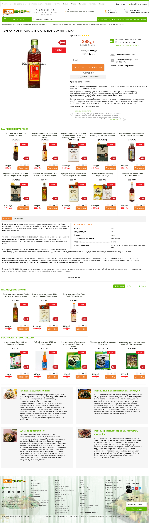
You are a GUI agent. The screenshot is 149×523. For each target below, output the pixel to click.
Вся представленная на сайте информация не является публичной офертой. (14, 504)
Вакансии (82, 4)
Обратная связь (11, 497)
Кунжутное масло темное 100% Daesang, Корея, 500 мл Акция (73, 174)
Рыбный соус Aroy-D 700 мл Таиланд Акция (45, 343)
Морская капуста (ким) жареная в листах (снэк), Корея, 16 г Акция (73, 344)
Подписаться (136, 509)
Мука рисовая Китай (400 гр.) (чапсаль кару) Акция (15, 343)
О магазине (6, 4)
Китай (113, 235)
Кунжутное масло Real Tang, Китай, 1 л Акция (16, 134)
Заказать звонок (46, 15)
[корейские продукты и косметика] (3, 8)
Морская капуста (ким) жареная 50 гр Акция (103, 343)
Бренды (102, 4)
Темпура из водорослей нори (35, 390)
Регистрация (141, 4)
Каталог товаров (17, 19)
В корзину (23, 168)
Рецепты (57, 4)
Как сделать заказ (20, 4)
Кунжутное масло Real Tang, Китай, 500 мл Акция (132, 174)
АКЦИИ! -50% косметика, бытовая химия (129, 19)
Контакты (92, 4)
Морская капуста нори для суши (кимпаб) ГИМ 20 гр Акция (132, 343)
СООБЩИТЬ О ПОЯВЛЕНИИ (88, 67)
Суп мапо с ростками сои (32, 430)
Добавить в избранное (89, 77)
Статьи (65, 4)
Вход (133, 4)
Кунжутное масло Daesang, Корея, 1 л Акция (102, 174)
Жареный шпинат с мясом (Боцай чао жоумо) (117, 390)
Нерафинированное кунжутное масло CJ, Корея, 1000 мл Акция (102, 134)
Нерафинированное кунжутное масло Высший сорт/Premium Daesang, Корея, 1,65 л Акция (73, 135)
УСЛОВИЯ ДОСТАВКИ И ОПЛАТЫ (127, 45)
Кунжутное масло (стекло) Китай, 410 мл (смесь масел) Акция (45, 174)
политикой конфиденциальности (94, 516)
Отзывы (73, 4)
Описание (7, 218)
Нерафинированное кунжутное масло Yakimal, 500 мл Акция (131, 134)
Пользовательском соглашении (118, 516)
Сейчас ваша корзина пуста (138, 11)
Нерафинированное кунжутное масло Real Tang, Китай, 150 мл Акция (44, 135)
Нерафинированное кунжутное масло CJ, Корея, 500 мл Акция (15, 174)
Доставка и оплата (35, 4)
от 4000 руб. (121, 62)
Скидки (48, 4)
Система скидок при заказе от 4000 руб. (80, 11)
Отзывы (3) (18, 218)
